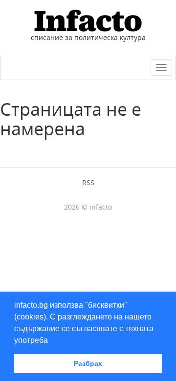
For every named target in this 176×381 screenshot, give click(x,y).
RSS (88, 182)
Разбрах (88, 363)
